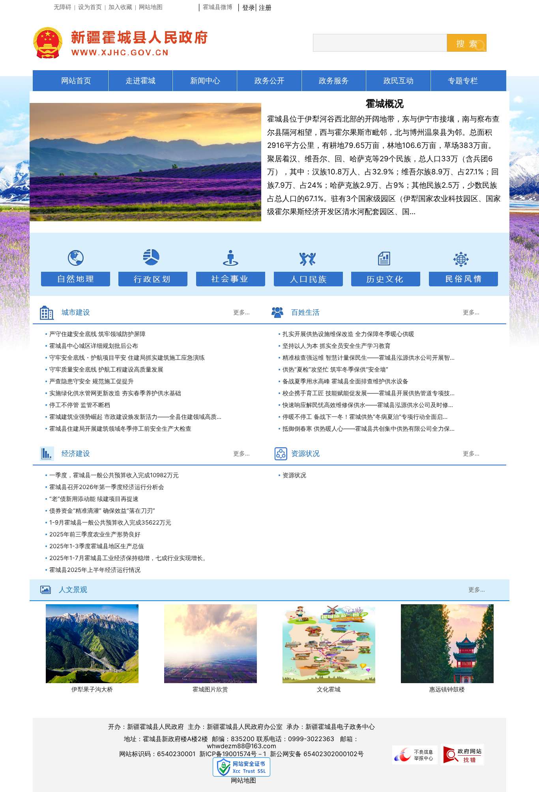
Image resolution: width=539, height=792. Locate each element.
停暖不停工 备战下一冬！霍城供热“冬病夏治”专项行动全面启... (365, 416)
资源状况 (294, 475)
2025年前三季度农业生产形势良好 (94, 534)
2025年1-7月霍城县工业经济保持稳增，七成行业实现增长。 (129, 558)
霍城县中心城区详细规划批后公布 (93, 345)
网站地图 (243, 780)
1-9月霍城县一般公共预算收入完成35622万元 (110, 522)
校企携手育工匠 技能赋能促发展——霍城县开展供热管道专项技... (369, 393)
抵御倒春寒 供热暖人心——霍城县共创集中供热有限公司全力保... (369, 428)
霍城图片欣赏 (210, 689)
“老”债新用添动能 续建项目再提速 (93, 498)
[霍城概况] (146, 162)
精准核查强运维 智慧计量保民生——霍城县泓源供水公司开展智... (369, 357)
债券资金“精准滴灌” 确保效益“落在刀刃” (102, 510)
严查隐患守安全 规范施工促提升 (91, 381)
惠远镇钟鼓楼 (447, 689)
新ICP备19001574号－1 (232, 754)
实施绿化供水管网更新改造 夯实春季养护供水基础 (115, 393)
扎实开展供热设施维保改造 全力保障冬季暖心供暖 (348, 334)
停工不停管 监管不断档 (79, 405)
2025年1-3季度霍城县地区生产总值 (96, 546)
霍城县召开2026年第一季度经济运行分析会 (106, 487)
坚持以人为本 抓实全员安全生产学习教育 (337, 345)
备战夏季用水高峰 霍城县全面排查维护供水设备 (345, 381)
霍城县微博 (217, 7)
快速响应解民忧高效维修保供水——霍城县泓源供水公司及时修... (368, 405)
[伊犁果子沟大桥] (92, 643)
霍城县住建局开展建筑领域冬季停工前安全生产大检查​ (120, 428)
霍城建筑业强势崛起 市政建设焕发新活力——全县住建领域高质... (135, 416)
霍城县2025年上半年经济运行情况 (94, 569)
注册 (267, 7)
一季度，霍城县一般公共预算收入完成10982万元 (114, 475)
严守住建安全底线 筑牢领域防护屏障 (97, 334)
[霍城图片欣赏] (210, 643)
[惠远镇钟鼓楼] (447, 643)
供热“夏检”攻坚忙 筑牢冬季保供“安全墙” (335, 369)
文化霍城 (329, 689)
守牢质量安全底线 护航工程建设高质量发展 (106, 369)
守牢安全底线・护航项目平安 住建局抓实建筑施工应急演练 (127, 357)
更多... (241, 312)
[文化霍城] (329, 643)
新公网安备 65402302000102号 (317, 754)
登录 (248, 7)
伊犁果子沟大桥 (92, 689)
